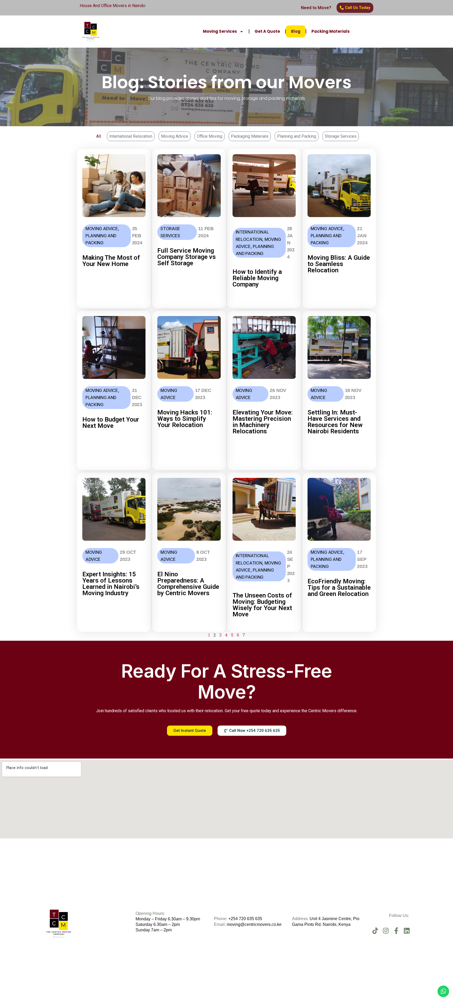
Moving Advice (174, 136)
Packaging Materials (249, 136)
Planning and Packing (296, 136)
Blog (295, 31)
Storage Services (341, 136)
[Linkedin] (406, 930)
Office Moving (209, 136)
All (98, 136)
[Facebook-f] (396, 930)
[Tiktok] (375, 930)
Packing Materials (330, 31)
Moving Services (220, 31)
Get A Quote (267, 31)
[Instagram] (385, 930)
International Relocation (130, 136)
